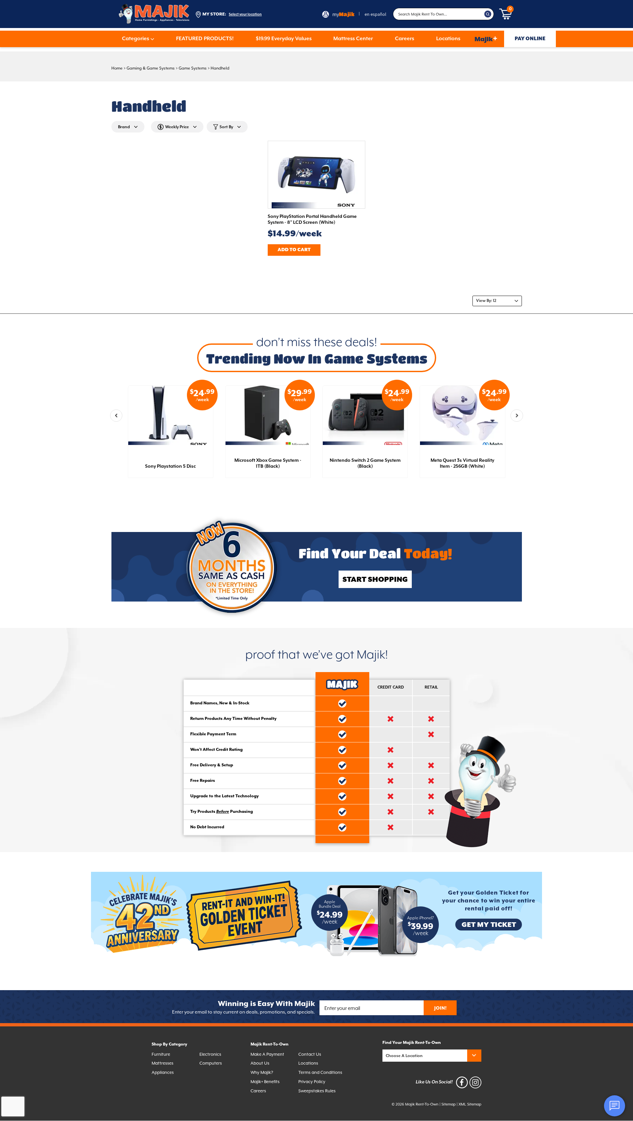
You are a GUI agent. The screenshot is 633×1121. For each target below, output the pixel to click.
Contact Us (309, 1054)
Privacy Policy (311, 1081)
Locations (448, 39)
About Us (260, 1063)
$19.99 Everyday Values (284, 39)
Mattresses (162, 1063)
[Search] (488, 14)
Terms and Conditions (320, 1072)
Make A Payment (267, 1054)
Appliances (163, 1072)
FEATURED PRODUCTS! (205, 39)
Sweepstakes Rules (317, 1090)
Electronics (210, 1054)
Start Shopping (375, 579)
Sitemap (448, 1104)
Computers (210, 1063)
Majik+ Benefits (265, 1081)
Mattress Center (353, 39)
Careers (404, 39)
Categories (135, 39)
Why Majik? (262, 1072)
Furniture (161, 1054)
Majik (485, 39)
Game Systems (193, 68)
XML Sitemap (470, 1104)
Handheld (220, 68)
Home (117, 68)
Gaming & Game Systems (151, 68)
